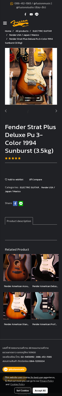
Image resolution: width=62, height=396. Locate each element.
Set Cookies (23, 390)
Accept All (40, 390)
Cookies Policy (17, 384)
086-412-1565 (44, 357)
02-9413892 (27, 357)
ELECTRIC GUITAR (30, 187)
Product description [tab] (19, 221)
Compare (37, 179)
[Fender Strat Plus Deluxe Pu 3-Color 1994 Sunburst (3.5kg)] (31, 76)
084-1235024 (36, 361)
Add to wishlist (15, 179)
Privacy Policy (47, 380)
